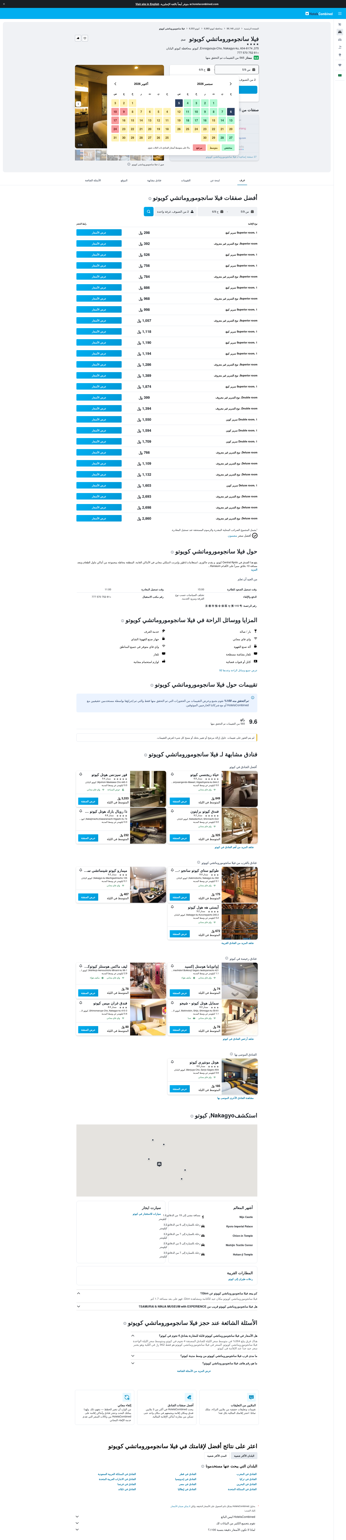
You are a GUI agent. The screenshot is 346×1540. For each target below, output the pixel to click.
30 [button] (205, 138)
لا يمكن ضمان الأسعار (180, 1506)
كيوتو (197, 28)
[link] (234, 847)
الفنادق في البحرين (247, 1484)
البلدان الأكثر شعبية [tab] (244, 1455)
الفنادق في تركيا (248, 1479)
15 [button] (213, 120)
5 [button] (179, 103)
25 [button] (187, 129)
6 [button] (231, 112)
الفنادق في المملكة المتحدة (242, 1489)
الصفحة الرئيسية (251, 28)
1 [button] (213, 103)
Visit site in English (147, 4)
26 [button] (179, 129)
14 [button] (222, 120)
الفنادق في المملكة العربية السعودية (117, 1474)
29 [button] (213, 138)
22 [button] (213, 129)
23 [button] (205, 129)
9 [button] (205, 112)
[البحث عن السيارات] (340, 39)
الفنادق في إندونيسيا (185, 1479)
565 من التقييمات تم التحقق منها (225, 58)
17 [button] (196, 120)
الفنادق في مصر (187, 1484)
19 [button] (179, 120)
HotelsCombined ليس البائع (238, 1517)
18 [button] (187, 120)
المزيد (254, 569)
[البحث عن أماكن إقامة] (340, 32)
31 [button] (115, 138)
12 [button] (179, 112)
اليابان (237, 28)
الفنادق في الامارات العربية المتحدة (117, 1479)
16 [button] (205, 120)
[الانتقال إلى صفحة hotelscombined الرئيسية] (319, 13)
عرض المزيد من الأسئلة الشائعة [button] (194, 1371)
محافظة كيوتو (216, 28)
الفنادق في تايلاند (127, 1489)
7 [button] (222, 112)
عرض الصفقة (180, 801)
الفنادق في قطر (187, 1474)
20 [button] (230, 129)
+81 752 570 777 (248, 52)
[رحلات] (340, 65)
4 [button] (187, 103)
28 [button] (222, 138)
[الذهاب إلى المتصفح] (340, 54)
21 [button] (222, 129)
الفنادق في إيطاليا (187, 1489)
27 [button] (230, 138)
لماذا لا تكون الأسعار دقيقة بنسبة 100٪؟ (231, 1530)
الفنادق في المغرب (247, 1474)
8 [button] (213, 112)
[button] (4, 4)
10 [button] (196, 112)
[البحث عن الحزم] (340, 47)
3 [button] (196, 103)
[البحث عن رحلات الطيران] (340, 24)
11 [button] (187, 112)
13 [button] (230, 120)
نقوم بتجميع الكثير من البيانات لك (235, 1523)
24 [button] (196, 129)
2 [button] (205, 103)
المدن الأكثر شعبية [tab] (217, 1455)
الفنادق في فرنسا (126, 1484)
